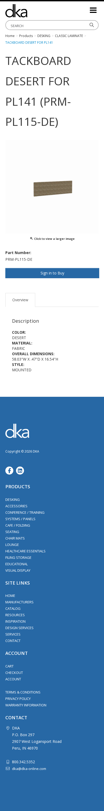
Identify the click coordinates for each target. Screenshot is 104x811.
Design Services (19, 627)
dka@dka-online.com (29, 768)
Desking (12, 499)
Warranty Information (25, 705)
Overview (20, 299)
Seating (12, 531)
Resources (15, 614)
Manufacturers (19, 602)
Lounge (12, 544)
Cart (9, 666)
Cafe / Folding (17, 525)
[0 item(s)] (85, 7)
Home (10, 595)
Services (13, 634)
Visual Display (17, 570)
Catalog (13, 608)
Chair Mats (15, 538)
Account (13, 679)
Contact (13, 640)
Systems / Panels (20, 518)
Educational (16, 564)
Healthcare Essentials (25, 551)
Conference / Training (25, 512)
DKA (32, 10)
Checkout (14, 672)
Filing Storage (18, 557)
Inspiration (15, 621)
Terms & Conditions (23, 692)
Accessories (16, 506)
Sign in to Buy (52, 273)
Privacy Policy (18, 698)
